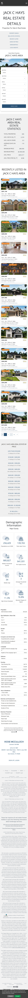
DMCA (21, 770)
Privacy (6, 770)
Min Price (4, 70)
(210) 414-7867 (14, 748)
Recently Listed (14, 39)
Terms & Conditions (20, 984)
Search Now (14, 106)
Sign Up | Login (14, 760)
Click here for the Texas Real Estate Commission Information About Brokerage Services (14, 825)
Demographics (14, 44)
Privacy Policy (11, 984)
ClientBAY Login (9, 773)
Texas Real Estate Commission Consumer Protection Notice (14, 829)
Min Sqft (4, 93)
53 (14, 434)
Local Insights (14, 47)
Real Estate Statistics (14, 36)
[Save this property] (25, 180)
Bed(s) (3, 81)
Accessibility (14, 770)
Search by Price (14, 42)
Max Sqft (4, 99)
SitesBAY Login (19, 773)
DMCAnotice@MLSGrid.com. (19, 947)
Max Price (4, 76)
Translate (23, 989)
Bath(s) (3, 87)
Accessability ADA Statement (6, 983)
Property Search (14, 33)
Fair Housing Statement (18, 983)
